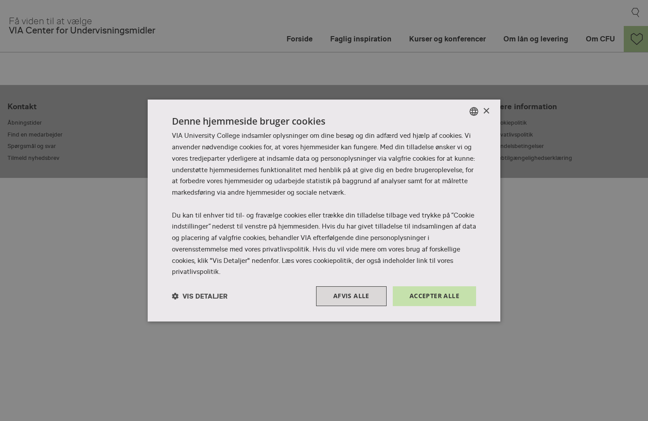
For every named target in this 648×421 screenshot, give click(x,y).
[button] (199, 296)
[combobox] (473, 111)
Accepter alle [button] (434, 296)
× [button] (486, 111)
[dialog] (324, 210)
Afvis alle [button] (351, 296)
